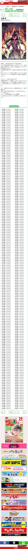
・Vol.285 (19, 175)
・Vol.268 (6, 189)
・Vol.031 (19, 383)
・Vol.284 (6, 176)
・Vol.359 (19, 114)
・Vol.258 (6, 198)
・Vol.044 (6, 374)
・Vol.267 (19, 189)
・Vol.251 (19, 203)
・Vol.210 (6, 237)
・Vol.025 (19, 388)
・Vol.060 (6, 360)
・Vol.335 (19, 133)
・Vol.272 (6, 186)
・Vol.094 (6, 332)
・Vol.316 (6, 150)
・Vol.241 (19, 211)
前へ (3, 15)
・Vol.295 (19, 166)
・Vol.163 (19, 275)
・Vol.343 (19, 127)
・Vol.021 (19, 392)
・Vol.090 (6, 336)
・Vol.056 (6, 364)
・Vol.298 (6, 165)
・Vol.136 (6, 298)
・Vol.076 (6, 347)
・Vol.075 (19, 347)
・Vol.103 (19, 324)
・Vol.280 (6, 180)
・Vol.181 (19, 260)
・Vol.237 (19, 214)
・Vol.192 (6, 252)
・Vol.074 (6, 349)
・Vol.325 (19, 142)
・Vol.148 (6, 288)
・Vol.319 (19, 147)
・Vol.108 (6, 321)
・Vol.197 (19, 247)
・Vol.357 (19, 115)
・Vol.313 (19, 152)
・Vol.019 (19, 393)
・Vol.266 (6, 191)
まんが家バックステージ (12, 10)
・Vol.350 (6, 122)
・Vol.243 (19, 209)
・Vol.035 (19, 380)
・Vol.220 (6, 229)
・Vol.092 (6, 334)
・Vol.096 (6, 331)
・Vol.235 (19, 216)
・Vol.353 (19, 119)
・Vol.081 (19, 342)
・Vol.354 (6, 119)
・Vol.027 (19, 387)
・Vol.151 (19, 285)
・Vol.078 (6, 346)
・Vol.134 (6, 300)
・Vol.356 (6, 117)
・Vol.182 (6, 260)
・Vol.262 (6, 194)
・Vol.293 (19, 168)
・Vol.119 (19, 311)
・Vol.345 (19, 125)
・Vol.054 (6, 365)
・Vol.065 (19, 355)
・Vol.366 (6, 109)
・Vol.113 (19, 316)
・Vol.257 (19, 198)
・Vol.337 (19, 132)
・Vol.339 (19, 130)
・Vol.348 (6, 124)
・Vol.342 (6, 129)
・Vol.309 (19, 155)
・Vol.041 (19, 375)
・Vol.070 (6, 352)
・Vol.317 (19, 148)
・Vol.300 (6, 163)
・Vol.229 (19, 221)
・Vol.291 (19, 170)
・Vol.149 (19, 286)
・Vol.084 (6, 341)
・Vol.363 (19, 110)
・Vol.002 (6, 408)
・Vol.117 (19, 313)
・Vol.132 (6, 301)
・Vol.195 (19, 249)
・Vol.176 (6, 265)
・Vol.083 (19, 341)
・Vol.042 (6, 375)
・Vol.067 (19, 354)
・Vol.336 (6, 133)
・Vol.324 (6, 143)
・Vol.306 (6, 158)
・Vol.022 (6, 392)
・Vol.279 (19, 180)
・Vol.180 (6, 262)
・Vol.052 (6, 367)
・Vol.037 (19, 378)
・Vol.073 (19, 349)
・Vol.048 (6, 370)
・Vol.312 (6, 153)
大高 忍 (7, 6)
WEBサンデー (23, 2)
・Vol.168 (6, 272)
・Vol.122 (6, 309)
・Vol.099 (19, 327)
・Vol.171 (19, 268)
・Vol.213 (19, 234)
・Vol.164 (6, 275)
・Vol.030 (6, 385)
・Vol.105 (19, 323)
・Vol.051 (19, 367)
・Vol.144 (6, 291)
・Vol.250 (6, 204)
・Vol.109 (19, 319)
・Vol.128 (6, 304)
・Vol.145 (19, 290)
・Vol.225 (19, 224)
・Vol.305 (19, 158)
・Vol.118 (6, 313)
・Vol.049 (19, 369)
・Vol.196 (6, 249)
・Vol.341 (19, 129)
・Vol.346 (6, 125)
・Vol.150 (6, 286)
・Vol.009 (19, 401)
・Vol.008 (6, 403)
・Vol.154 (6, 283)
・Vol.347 (19, 124)
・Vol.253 (19, 201)
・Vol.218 (6, 230)
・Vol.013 (19, 398)
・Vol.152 (6, 285)
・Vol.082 (6, 342)
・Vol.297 (19, 165)
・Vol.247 (19, 206)
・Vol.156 (6, 281)
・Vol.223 (19, 226)
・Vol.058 (6, 362)
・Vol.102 (6, 326)
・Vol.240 (6, 212)
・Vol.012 (6, 400)
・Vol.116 (6, 314)
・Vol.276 (6, 183)
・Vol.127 (19, 304)
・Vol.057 (19, 362)
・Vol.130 (6, 303)
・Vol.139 (19, 295)
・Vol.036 (6, 380)
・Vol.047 (19, 370)
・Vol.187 (19, 255)
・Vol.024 (6, 390)
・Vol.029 (19, 385)
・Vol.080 (6, 344)
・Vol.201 (19, 244)
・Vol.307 (19, 156)
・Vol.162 (6, 276)
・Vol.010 (6, 401)
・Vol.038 (6, 378)
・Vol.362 (6, 112)
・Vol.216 (6, 232)
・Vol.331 (19, 137)
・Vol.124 (6, 308)
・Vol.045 (19, 372)
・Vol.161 (19, 276)
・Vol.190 (6, 253)
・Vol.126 (6, 306)
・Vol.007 (19, 403)
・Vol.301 (19, 161)
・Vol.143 (19, 291)
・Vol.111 (19, 318)
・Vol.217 (19, 230)
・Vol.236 (6, 216)
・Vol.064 (6, 357)
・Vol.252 (6, 203)
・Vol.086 (6, 339)
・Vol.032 (6, 383)
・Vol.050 (6, 369)
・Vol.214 (6, 234)
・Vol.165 (19, 273)
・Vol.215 (19, 232)
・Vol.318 (6, 148)
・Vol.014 (6, 398)
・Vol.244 (6, 209)
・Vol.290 (6, 171)
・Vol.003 (19, 406)
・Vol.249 (19, 204)
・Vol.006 (6, 405)
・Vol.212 (6, 235)
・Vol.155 (19, 281)
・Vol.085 (19, 339)
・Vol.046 (6, 372)
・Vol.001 (19, 408)
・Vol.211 (19, 235)
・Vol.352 (6, 120)
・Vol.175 (19, 265)
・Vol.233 (19, 217)
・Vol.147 (19, 288)
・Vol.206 (6, 240)
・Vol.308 (6, 156)
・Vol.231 (19, 219)
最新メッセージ (14, 15)
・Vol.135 (19, 298)
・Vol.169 (19, 270)
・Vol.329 (19, 138)
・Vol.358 (6, 115)
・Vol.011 (19, 400)
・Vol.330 (6, 138)
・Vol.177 (19, 263)
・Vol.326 (6, 142)
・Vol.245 (19, 207)
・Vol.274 (6, 184)
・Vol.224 (6, 226)
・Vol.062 (6, 359)
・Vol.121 (19, 309)
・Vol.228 (6, 222)
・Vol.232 (6, 219)
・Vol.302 (6, 161)
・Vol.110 (6, 319)
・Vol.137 (19, 296)
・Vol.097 (19, 329)
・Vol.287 (19, 173)
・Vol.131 (19, 301)
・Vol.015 (19, 397)
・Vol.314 (6, 152)
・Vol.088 (6, 337)
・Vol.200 (6, 245)
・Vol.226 (6, 224)
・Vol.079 (19, 344)
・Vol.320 (6, 147)
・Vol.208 (6, 239)
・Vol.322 (6, 145)
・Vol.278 (6, 181)
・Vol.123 (19, 308)
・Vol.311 (19, 153)
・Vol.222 (6, 227)
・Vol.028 (6, 387)
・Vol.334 (6, 135)
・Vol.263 (19, 193)
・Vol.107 (19, 321)
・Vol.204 (6, 242)
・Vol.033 (19, 382)
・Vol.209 (19, 237)
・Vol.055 (19, 364)
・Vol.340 (6, 130)
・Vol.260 (6, 196)
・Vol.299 (19, 163)
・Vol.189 (19, 253)
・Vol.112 (6, 318)
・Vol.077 (19, 346)
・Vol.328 (6, 140)
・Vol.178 (6, 263)
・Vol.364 (6, 110)
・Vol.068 (6, 354)
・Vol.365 (19, 109)
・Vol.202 (6, 244)
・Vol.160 (6, 278)
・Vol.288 (6, 173)
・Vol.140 (6, 295)
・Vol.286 (6, 175)
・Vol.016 (6, 397)
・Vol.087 (19, 337)
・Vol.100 (6, 327)
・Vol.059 (19, 360)
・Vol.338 (6, 132)
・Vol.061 (19, 359)
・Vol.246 (6, 207)
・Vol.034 (6, 382)
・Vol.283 (19, 176)
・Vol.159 (19, 278)
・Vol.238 (6, 214)
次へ (25, 15)
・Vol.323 (19, 143)
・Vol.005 (19, 405)
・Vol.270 (6, 188)
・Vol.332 (6, 137)
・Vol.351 (19, 120)
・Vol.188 (6, 255)
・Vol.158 (6, 280)
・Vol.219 (19, 229)
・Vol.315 (19, 150)
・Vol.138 (6, 296)
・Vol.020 (6, 393)
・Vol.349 (19, 122)
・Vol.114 (6, 316)
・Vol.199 (19, 245)
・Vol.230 (6, 221)
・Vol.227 (19, 222)
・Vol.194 (6, 250)
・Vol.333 (19, 135)
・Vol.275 (19, 183)
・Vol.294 (6, 168)
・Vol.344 (6, 127)
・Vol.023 (19, 390)
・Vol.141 (19, 293)
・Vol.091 (19, 334)
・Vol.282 (6, 178)
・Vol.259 (19, 196)
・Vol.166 (6, 273)
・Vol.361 (19, 112)
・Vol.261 (19, 194)
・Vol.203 (19, 242)
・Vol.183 (19, 258)
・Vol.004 (6, 406)
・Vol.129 (19, 303)
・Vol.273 (19, 184)
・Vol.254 (6, 201)
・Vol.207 (19, 239)
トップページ (20, 547)
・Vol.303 (19, 160)
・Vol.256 (6, 199)
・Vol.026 (6, 388)
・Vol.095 (19, 331)
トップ (2, 6)
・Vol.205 (19, 240)
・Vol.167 (19, 272)
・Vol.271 (19, 186)
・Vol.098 (6, 329)
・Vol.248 (6, 206)
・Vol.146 (6, 290)
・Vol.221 (19, 227)
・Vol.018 (6, 395)
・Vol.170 (6, 270)
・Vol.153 (19, 283)
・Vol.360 (6, 114)
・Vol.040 (6, 377)
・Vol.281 (19, 178)
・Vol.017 (19, 395)
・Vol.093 (19, 332)
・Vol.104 (6, 324)
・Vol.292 (6, 170)
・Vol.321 (19, 145)
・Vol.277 (19, 181)
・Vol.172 (6, 268)
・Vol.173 (19, 267)
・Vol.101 (19, 326)
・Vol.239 (19, 212)
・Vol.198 (6, 247)
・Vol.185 (19, 257)
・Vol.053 (19, 365)
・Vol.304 (6, 160)
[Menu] (2, 2)
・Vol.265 (19, 191)
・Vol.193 (19, 250)
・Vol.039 (19, 377)
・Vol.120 (6, 311)
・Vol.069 (19, 352)
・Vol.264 (6, 193)
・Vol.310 (6, 155)
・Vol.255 (19, 199)
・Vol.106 (6, 323)
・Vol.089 (19, 336)
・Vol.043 (19, 374)
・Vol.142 (6, 293)
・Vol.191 (19, 252)
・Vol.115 (19, 314)
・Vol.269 (19, 188)
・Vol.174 (6, 267)
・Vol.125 (19, 306)
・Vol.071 (19, 351)
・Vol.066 (6, 355)
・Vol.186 (6, 257)
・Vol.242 (6, 211)
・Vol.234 (6, 217)
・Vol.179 (19, 262)
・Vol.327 (19, 140)
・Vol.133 (19, 300)
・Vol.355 (19, 117)
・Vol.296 (6, 166)
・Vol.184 (6, 258)
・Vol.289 (19, 171)
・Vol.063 (19, 357)
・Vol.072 (6, 351)
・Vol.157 (19, 280)
